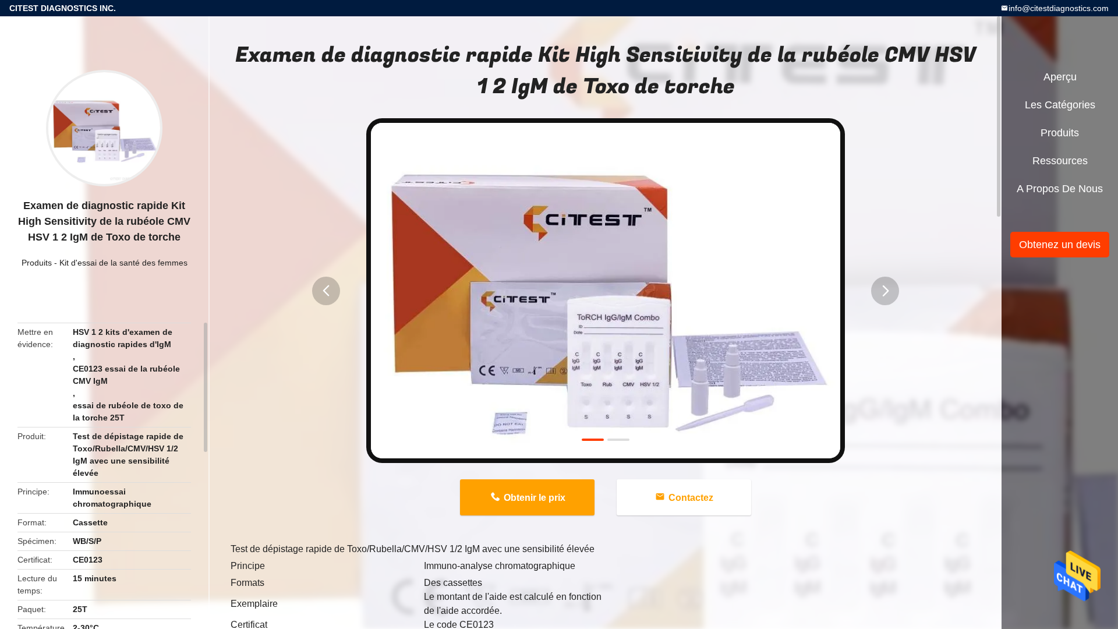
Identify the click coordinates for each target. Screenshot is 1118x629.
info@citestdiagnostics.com (1059, 8)
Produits (37, 262)
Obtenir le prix (534, 498)
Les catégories (1060, 105)
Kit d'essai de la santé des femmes (123, 262)
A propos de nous (1060, 189)
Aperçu (1060, 77)
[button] (326, 291)
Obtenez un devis (1060, 244)
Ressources (1060, 161)
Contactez (690, 498)
